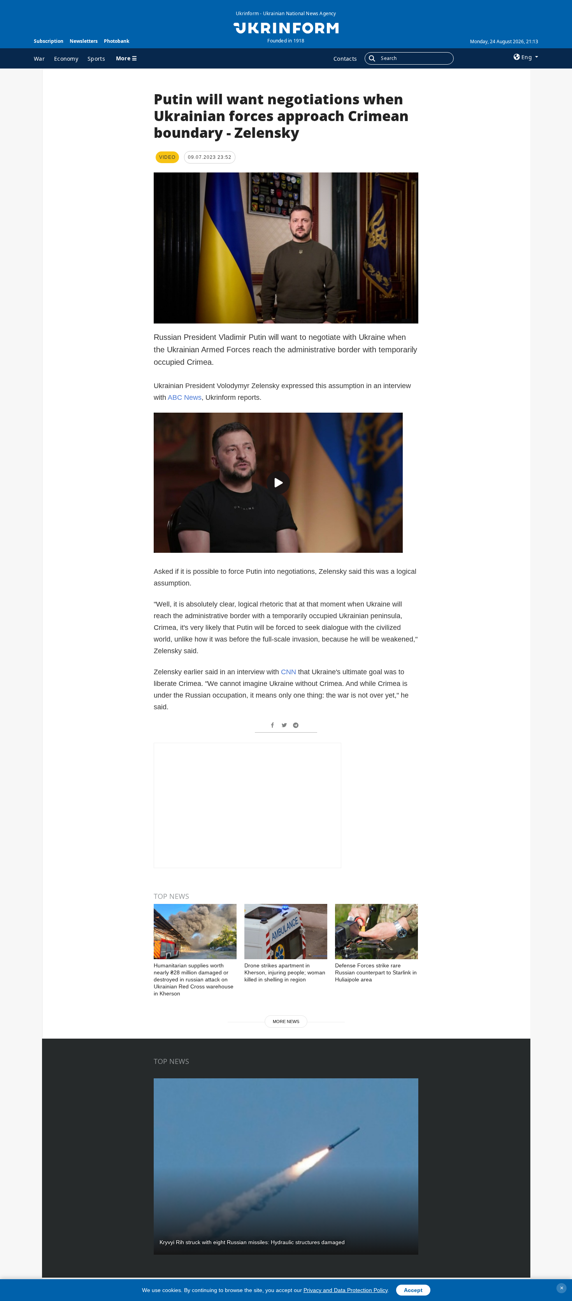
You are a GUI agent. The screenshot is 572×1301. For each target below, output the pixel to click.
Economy (66, 58)
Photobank (116, 41)
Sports (96, 58)
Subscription (48, 41)
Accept (413, 1290)
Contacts (345, 58)
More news (286, 1021)
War (39, 58)
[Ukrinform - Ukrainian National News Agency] (285, 27)
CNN (289, 672)
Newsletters (84, 41)
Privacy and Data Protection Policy (346, 1290)
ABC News (185, 397)
